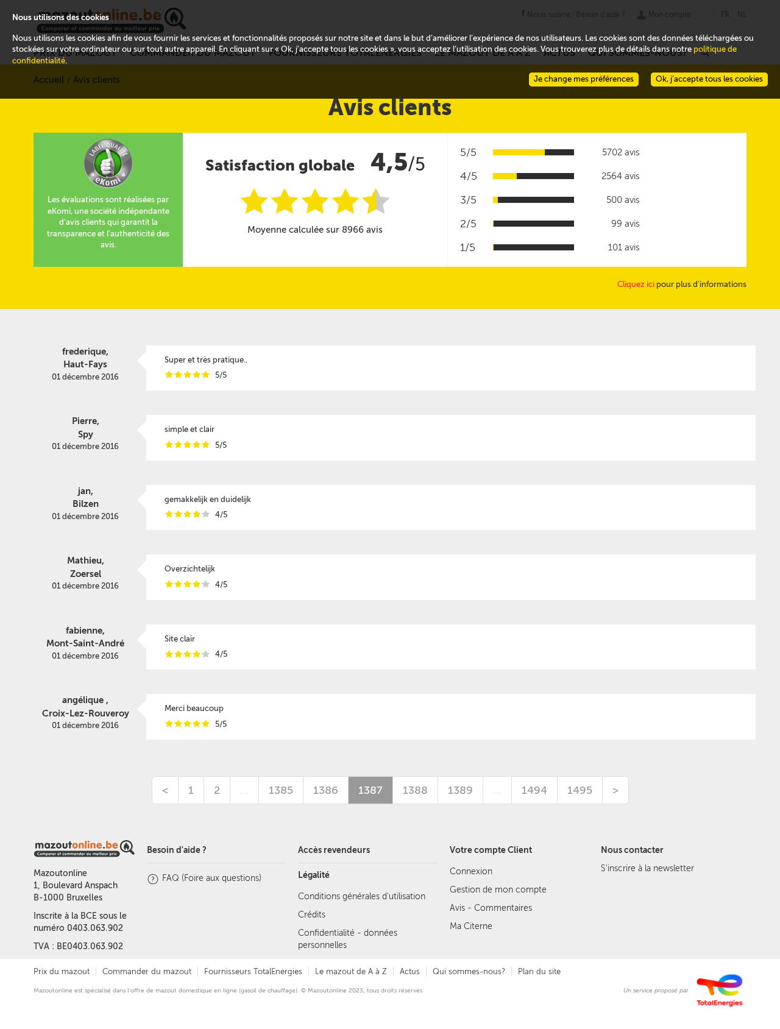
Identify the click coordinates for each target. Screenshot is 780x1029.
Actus (410, 971)
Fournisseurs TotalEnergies (253, 971)
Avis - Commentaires (491, 908)
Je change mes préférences (584, 78)
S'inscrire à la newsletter (647, 868)
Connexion (471, 871)
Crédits (311, 915)
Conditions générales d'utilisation (361, 896)
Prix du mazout (62, 971)
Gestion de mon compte (498, 890)
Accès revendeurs (334, 850)
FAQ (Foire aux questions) (211, 878)
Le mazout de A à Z (351, 971)
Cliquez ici (635, 284)
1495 (579, 790)
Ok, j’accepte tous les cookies (709, 78)
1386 (325, 790)
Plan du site (539, 971)
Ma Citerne (471, 926)
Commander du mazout (146, 971)
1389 (460, 790)
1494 (534, 790)
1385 (281, 790)
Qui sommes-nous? (469, 971)
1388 (415, 790)
